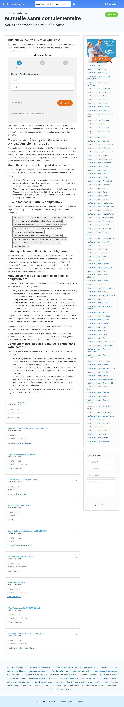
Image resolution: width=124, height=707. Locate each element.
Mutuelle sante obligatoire (16, 671)
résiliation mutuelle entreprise (36, 675)
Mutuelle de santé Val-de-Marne (100, 416)
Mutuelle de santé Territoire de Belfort (100, 407)
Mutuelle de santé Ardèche (98, 88)
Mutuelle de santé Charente (98, 127)
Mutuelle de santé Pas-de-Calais (100, 341)
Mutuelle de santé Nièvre (97, 323)
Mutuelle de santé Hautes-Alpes (100, 228)
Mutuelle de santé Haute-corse (100, 203)
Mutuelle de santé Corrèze (98, 141)
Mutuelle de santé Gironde (98, 195)
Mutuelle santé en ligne (69, 678)
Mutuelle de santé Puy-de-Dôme (100, 345)
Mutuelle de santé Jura (96, 260)
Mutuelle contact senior (60, 671)
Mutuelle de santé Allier (97, 73)
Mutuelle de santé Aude (97, 103)
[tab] (42, 403)
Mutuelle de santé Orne (97, 334)
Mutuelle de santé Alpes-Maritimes (97, 83)
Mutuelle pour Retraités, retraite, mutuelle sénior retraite (77, 682)
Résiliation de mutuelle (16, 678)
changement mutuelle (108, 675)
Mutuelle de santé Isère (97, 256)
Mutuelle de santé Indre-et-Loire (100, 253)
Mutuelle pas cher (88, 678)
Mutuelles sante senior (88, 667)
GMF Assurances (14, 571)
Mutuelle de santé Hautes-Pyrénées (98, 233)
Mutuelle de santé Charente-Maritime (99, 132)
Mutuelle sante (14, 4)
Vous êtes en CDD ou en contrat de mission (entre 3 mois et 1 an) (39, 239)
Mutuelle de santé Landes (98, 264)
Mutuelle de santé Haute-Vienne (100, 225)
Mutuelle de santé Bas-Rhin (98, 110)
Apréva (10, 520)
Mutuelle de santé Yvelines (98, 441)
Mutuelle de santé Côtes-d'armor (100, 152)
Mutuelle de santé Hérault (98, 242)
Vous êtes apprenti (21, 246)
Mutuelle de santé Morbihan (99, 316)
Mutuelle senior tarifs (15, 667)
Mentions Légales (66, 701)
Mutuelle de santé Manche (98, 299)
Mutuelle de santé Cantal (97, 124)
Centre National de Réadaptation (20, 545)
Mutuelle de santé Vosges (97, 434)
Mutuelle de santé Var (96, 419)
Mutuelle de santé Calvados (98, 120)
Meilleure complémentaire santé (19, 682)
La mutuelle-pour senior (39, 671)
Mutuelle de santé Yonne (97, 438)
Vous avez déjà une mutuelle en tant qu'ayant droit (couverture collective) (43, 217)
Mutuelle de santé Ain (96, 65)
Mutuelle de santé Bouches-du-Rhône (100, 115)
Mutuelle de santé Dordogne (99, 163)
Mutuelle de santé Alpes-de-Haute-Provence (99, 77)
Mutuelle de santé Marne (97, 303)
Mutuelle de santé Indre (97, 249)
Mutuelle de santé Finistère (98, 185)
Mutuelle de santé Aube (97, 99)
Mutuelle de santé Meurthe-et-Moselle (100, 307)
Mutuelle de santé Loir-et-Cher (100, 267)
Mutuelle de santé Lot (96, 284)
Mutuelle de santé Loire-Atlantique (97, 276)
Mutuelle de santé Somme (98, 393)
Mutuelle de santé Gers (97, 192)
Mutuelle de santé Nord (97, 327)
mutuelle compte (36, 686)
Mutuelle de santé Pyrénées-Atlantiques (99, 350)
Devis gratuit (111, 4)
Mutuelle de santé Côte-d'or (98, 148)
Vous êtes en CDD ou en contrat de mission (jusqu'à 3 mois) (37, 235)
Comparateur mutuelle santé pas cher (42, 678)
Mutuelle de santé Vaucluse (98, 423)
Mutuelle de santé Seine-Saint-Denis (100, 388)
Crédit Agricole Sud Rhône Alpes (20, 648)
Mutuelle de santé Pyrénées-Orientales (99, 356)
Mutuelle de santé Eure (97, 177)
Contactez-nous (94, 455)
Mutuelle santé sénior (64, 689)
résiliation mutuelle (14, 675)
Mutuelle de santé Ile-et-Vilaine (100, 245)
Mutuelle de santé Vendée (98, 427)
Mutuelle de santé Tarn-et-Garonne (98, 401)
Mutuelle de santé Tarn (96, 396)
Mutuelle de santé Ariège (97, 96)
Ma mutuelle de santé (88, 675)
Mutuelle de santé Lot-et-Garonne (101, 288)
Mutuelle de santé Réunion (98, 361)
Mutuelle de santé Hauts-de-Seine (101, 238)
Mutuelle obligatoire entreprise (65, 667)
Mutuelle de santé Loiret (97, 281)
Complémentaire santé (107, 678)
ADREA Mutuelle (14, 597)
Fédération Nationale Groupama (20, 443)
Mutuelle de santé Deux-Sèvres (100, 159)
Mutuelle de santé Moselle (98, 320)
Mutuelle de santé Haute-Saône (100, 217)
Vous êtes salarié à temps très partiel (28, 232)
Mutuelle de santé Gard (97, 188)
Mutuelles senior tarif (109, 667)
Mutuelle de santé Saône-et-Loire (101, 368)
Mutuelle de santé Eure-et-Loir (99, 181)
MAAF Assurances (14, 468)
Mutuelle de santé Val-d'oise (99, 412)
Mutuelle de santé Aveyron (98, 107)
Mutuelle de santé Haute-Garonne (101, 206)
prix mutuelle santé (71, 686)
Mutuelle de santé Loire (97, 271)
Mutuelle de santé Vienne (97, 430)
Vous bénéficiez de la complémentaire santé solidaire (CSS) (37, 228)
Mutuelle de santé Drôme (97, 170)
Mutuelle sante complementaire (38, 667)
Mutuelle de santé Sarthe (97, 372)
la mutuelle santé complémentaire (64, 675)
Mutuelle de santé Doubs (97, 166)
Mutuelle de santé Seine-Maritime (101, 383)
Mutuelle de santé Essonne (98, 174)
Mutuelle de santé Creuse (98, 155)
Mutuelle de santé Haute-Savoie (100, 221)
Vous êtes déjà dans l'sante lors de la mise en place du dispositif (39, 224)
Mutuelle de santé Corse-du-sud (100, 144)
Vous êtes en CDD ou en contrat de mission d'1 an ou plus (36, 243)
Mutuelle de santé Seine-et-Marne (101, 379)
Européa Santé (13, 417)
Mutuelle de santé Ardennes (99, 92)
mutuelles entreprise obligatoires (104, 671)
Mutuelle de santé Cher (97, 137)
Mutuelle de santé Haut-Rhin (99, 199)
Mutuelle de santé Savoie (97, 376)
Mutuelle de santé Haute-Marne (100, 214)
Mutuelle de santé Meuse (97, 312)
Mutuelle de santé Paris (97, 338)
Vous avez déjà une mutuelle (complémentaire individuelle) (37, 221)
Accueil (8, 13)
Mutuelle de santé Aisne (97, 69)
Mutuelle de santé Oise (97, 331)
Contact (80, 701)
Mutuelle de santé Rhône (97, 365)
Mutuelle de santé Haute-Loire (99, 210)
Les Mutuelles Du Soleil (16, 494)
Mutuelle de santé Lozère (97, 292)
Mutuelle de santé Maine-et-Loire (101, 295)
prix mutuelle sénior (53, 686)
